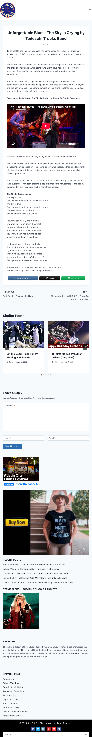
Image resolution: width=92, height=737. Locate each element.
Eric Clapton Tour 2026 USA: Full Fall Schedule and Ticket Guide (34, 564)
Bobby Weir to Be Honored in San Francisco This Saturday (31, 569)
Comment (9, 406)
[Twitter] (38, 729)
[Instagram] (43, 729)
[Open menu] (90, 10)
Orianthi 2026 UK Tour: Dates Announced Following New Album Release (38, 582)
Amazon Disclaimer (12, 716)
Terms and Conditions (13, 691)
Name (7, 438)
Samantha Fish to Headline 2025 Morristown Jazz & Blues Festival (35, 578)
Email (52, 438)
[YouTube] (54, 729)
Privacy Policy (9, 695)
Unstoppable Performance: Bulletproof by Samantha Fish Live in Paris (36, 573)
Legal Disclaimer (11, 699)
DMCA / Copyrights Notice (15, 711)
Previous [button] (79, 550)
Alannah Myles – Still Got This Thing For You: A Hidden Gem (70, 296)
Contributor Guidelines (14, 687)
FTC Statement (10, 703)
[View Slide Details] (46, 522)
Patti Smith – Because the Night (18, 294)
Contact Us (8, 679)
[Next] (85, 347)
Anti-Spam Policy (11, 707)
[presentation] (23, 334)
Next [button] (84, 550)
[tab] (41, 375)
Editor (11, 362)
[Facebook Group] (59, 729)
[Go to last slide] (7, 347)
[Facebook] (33, 729)
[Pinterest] (49, 729)
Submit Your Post (11, 683)
